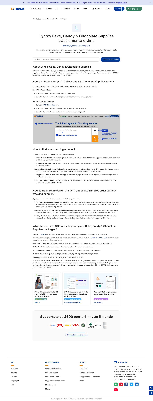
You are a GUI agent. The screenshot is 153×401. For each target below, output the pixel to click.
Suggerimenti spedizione (55, 381)
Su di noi (14, 369)
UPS (97, 238)
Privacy (14, 377)
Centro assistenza (87, 373)
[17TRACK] (17, 9)
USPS (93, 238)
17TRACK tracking (49, 105)
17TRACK (43, 234)
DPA (12, 385)
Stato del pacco (51, 373)
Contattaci (84, 369)
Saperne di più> (121, 3)
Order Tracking (35, 9)
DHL (100, 238)
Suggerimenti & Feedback (90, 377)
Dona (82, 381)
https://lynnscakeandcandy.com (77, 46)
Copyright (15, 381)
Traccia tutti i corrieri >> (76, 335)
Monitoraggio (50, 385)
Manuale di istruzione (53, 369)
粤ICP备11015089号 (95, 399)
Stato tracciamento (52, 377)
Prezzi (85, 9)
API (57, 9)
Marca (39, 19)
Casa (34, 19)
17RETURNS (48, 9)
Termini (14, 373)
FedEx (105, 238)
